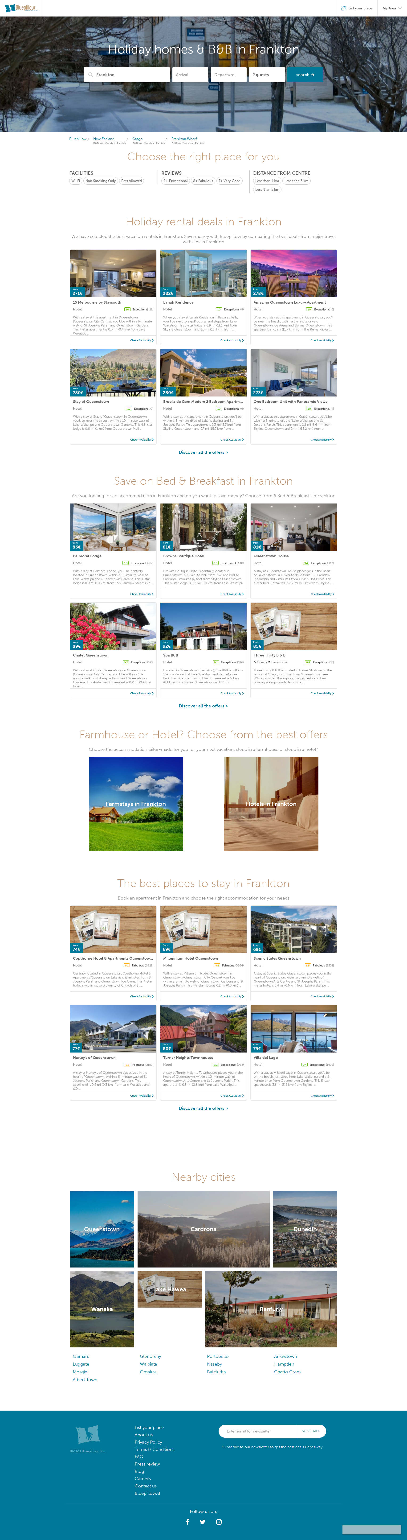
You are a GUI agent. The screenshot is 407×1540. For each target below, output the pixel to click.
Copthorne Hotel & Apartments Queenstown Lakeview (121, 958)
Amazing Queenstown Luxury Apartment (290, 302)
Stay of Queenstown (91, 401)
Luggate (81, 1364)
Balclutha (216, 1372)
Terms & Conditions (154, 1449)
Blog (139, 1471)
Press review (147, 1464)
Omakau (148, 1372)
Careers (143, 1478)
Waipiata (148, 1364)
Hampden (284, 1364)
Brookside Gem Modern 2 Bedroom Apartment (204, 401)
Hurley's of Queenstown (94, 1057)
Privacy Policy (148, 1442)
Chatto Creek (288, 1372)
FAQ (139, 1456)
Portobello (218, 1356)
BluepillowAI (147, 1493)
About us (144, 1434)
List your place (149, 1427)
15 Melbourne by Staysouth (97, 302)
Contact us (146, 1486)
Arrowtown (285, 1356)
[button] (187, 1522)
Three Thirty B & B (269, 655)
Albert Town (85, 1379)
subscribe (311, 1431)
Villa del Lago (266, 1057)
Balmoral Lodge (87, 556)
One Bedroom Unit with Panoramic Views (290, 401)
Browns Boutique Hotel (183, 556)
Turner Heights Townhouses (188, 1057)
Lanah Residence (178, 302)
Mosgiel (81, 1372)
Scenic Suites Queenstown (277, 958)
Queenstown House (271, 556)
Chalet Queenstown (91, 655)
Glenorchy (150, 1356)
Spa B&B (170, 655)
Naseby (214, 1364)
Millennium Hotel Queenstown (190, 958)
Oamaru (81, 1356)
